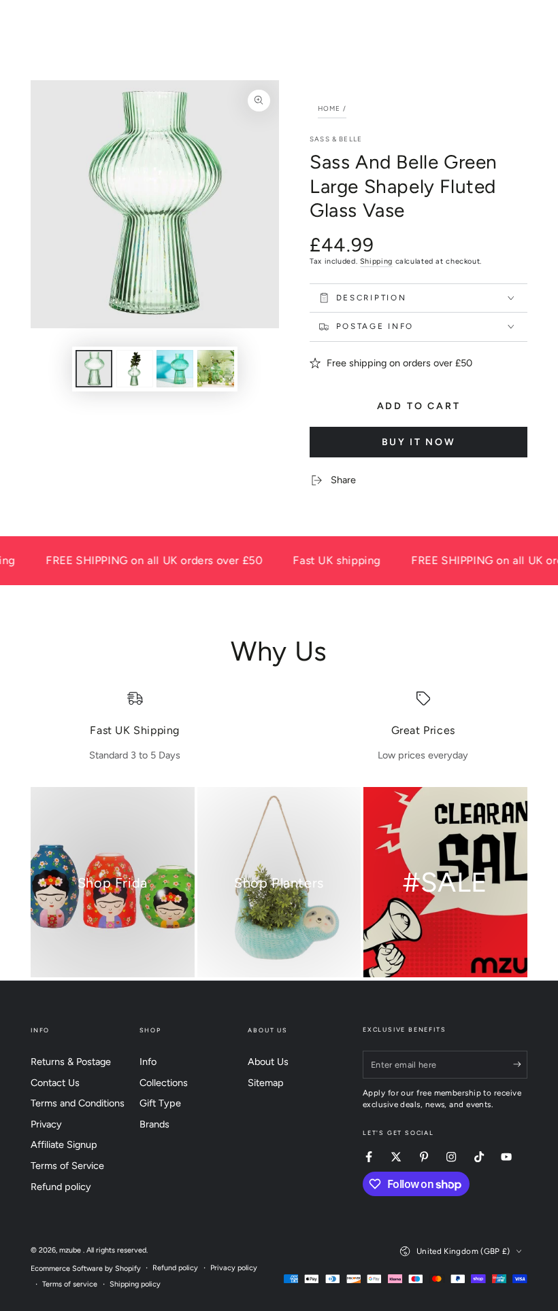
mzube (71, 1250)
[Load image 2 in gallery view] (134, 368)
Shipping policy (135, 1284)
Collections (164, 1083)
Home (329, 108)
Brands (154, 1124)
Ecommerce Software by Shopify (86, 1268)
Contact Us (55, 1083)
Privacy (46, 1124)
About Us (268, 1061)
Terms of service (69, 1284)
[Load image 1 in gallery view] (94, 368)
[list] (279, 727)
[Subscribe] (520, 1064)
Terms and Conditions (78, 1103)
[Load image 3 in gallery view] (175, 368)
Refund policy (61, 1187)
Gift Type (160, 1103)
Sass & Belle (336, 139)
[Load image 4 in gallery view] (215, 368)
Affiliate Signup (64, 1144)
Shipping (376, 261)
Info (148, 1061)
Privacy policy (233, 1267)
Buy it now (419, 442)
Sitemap (266, 1083)
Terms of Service (67, 1165)
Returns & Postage (71, 1061)
